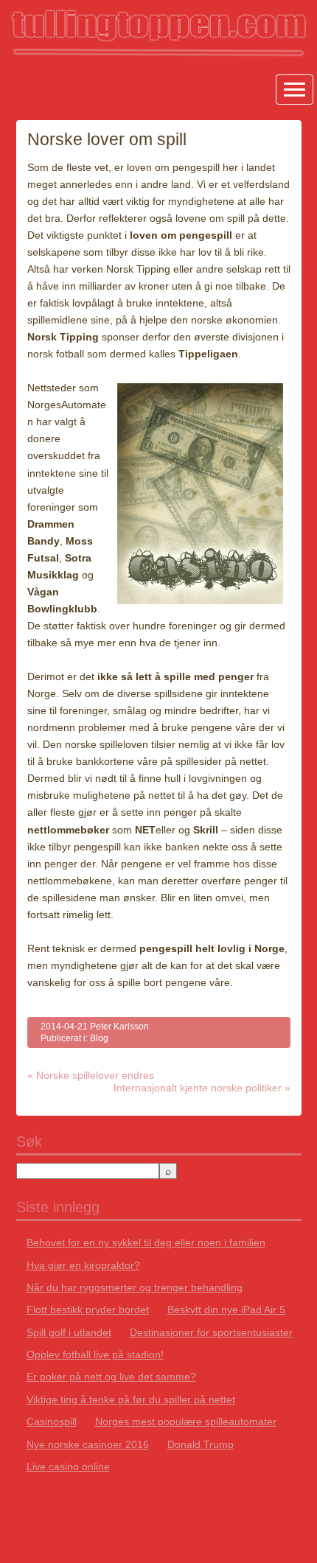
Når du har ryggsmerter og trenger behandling (135, 1287)
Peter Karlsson (119, 1026)
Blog (99, 1038)
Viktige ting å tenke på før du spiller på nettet (131, 1399)
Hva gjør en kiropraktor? (83, 1265)
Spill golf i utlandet (69, 1332)
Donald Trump (200, 1444)
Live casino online (68, 1466)
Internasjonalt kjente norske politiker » (202, 1088)
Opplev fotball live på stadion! (95, 1354)
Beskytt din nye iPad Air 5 (226, 1309)
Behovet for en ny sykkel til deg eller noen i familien (146, 1242)
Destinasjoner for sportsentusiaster (211, 1332)
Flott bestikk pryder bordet (88, 1309)
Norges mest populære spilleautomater (185, 1421)
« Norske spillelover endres (90, 1075)
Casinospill (52, 1421)
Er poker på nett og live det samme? (111, 1376)
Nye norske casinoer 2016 (88, 1444)
